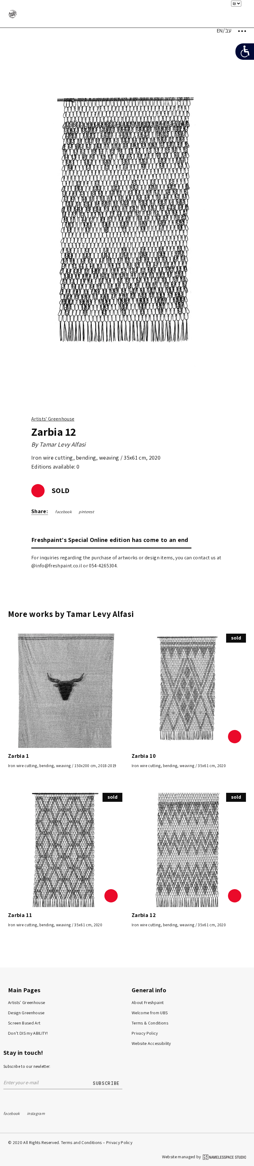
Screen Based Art (24, 1023)
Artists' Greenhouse (52, 419)
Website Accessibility (151, 1043)
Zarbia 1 (18, 755)
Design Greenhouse (26, 1012)
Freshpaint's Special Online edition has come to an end (109, 540)
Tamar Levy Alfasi (62, 444)
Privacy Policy (145, 1033)
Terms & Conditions (150, 1023)
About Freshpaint (148, 1002)
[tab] (111, 539)
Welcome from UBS (150, 1012)
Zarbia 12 (144, 915)
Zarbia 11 (20, 915)
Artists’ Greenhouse (26, 1002)
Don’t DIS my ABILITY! (28, 1033)
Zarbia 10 (144, 755)
